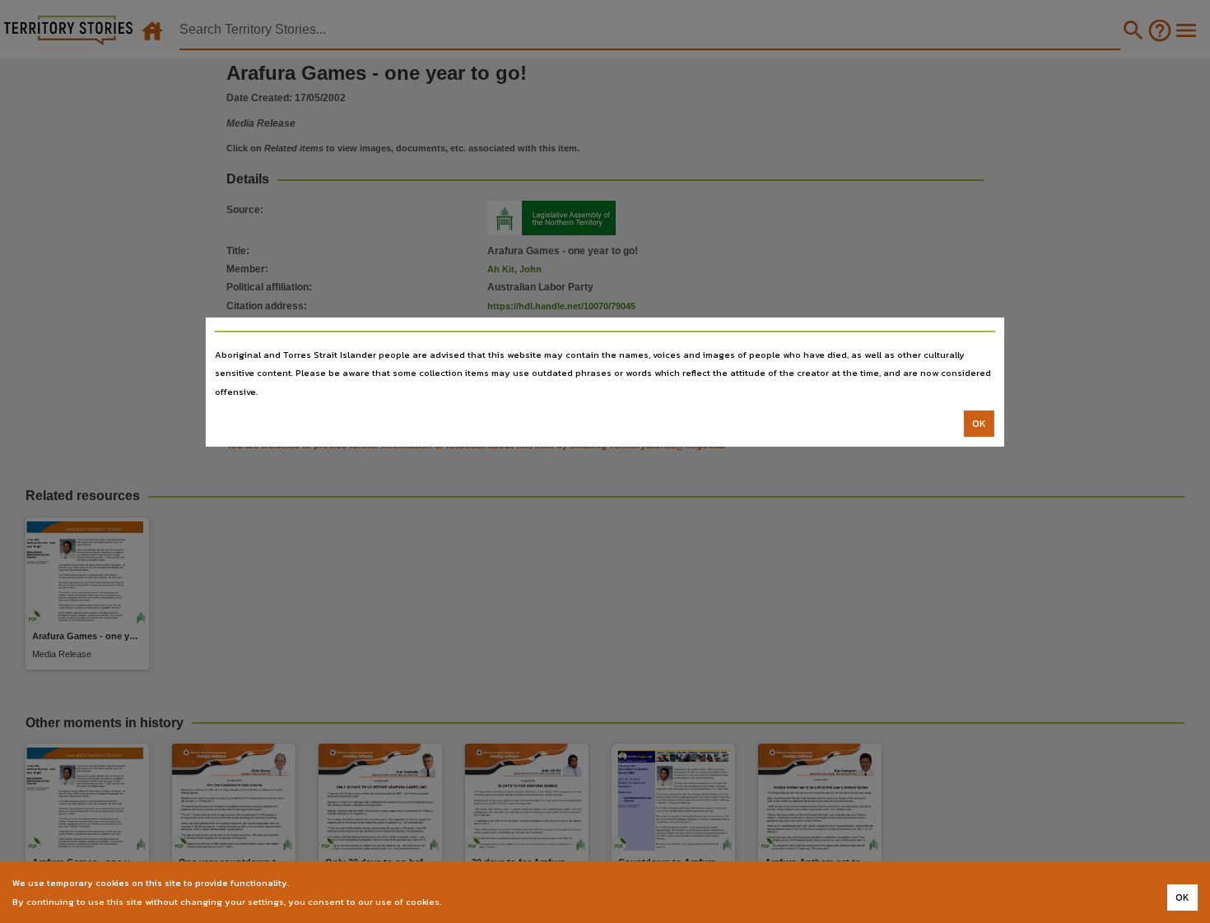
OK (979, 423)
